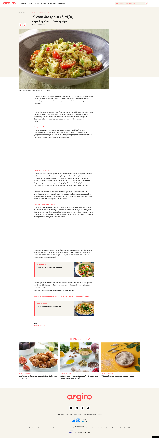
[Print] (24, 25)
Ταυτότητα (69, 414)
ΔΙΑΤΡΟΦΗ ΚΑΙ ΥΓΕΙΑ (44, 12)
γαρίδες (84, 285)
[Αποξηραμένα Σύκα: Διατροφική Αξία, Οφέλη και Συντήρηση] (38, 357)
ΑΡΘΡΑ (34, 12)
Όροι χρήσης (78, 414)
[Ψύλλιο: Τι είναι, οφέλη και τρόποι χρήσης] (120, 357)
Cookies (100, 414)
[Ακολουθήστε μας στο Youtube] (71, 408)
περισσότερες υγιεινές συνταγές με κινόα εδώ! (58, 290)
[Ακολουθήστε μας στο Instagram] (77, 408)
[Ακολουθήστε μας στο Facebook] (82, 408)
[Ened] (84, 421)
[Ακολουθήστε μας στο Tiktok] (88, 408)
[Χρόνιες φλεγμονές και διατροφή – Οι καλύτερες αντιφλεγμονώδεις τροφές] (79, 357)
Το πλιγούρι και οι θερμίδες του (49, 306)
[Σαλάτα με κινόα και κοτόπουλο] (84, 269)
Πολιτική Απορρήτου (90, 414)
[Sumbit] (146, 3)
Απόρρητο (155, 437)
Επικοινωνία (60, 414)
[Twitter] (29, 25)
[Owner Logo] (76, 420)
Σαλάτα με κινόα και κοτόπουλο (49, 267)
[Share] (20, 25)
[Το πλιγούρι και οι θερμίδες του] (84, 308)
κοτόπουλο (69, 252)
